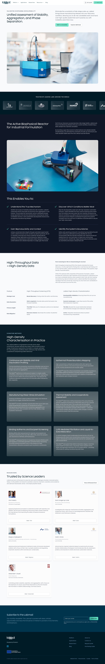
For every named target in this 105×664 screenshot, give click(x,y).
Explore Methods (76, 25)
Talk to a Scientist (62, 25)
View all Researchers (90, 483)
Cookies (88, 658)
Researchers (32, 2)
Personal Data (81, 658)
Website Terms (73, 658)
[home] (6, 2)
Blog (47, 2)
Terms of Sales (94, 658)
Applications (24, 2)
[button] (16, 2)
